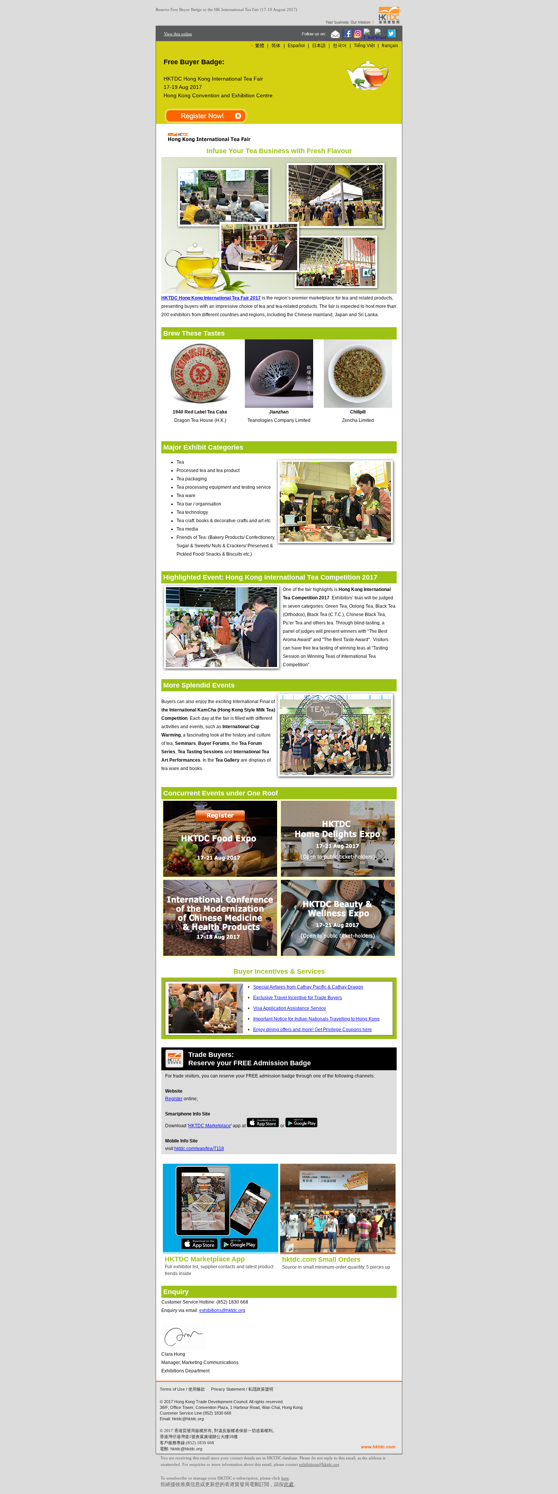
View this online (178, 34)
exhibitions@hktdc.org (222, 1310)
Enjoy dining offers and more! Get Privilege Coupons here (312, 1029)
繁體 (259, 45)
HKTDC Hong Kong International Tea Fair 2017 (211, 298)
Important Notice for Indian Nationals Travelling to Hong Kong (316, 1019)
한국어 (340, 45)
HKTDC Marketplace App (205, 1259)
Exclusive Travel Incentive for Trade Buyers (297, 997)
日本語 (319, 45)
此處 (289, 1484)
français (390, 45)
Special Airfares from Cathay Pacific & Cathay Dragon (308, 987)
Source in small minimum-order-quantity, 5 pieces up (336, 1267)
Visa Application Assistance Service (289, 1008)
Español (296, 45)
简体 (276, 45)
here (285, 1478)
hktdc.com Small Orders (321, 1259)
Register (174, 1098)
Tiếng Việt (364, 45)
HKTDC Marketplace (209, 1125)
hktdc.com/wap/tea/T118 (199, 1148)
